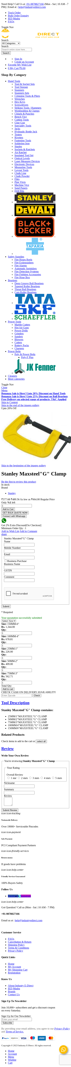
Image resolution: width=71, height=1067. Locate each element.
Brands (11, 991)
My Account (14, 966)
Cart (10, 1062)
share (4, 534)
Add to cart (8, 689)
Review (7, 748)
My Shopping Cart (17, 969)
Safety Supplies (16, 256)
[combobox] (16, 49)
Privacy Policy (15, 950)
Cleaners (12, 376)
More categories (16, 379)
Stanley (12, 493)
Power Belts (14, 351)
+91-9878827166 (35, 4)
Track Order (14, 12)
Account (12, 1053)
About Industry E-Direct (20, 985)
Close (4, 387)
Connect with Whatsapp (14, 516)
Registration (14, 972)
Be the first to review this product (18, 481)
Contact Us (14, 994)
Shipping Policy (16, 944)
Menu (4, 390)
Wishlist (12, 1059)
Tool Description (15, 703)
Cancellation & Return (19, 941)
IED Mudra (14, 18)
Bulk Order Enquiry (18, 15)
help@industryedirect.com (32, 7)
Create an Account (24, 61)
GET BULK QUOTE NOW (15, 512)
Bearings (12, 280)
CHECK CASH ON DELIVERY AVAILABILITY (28, 692)
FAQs (11, 21)
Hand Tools (14, 81)
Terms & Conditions (18, 947)
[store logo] (30, 37)
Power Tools (14, 321)
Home (11, 963)
